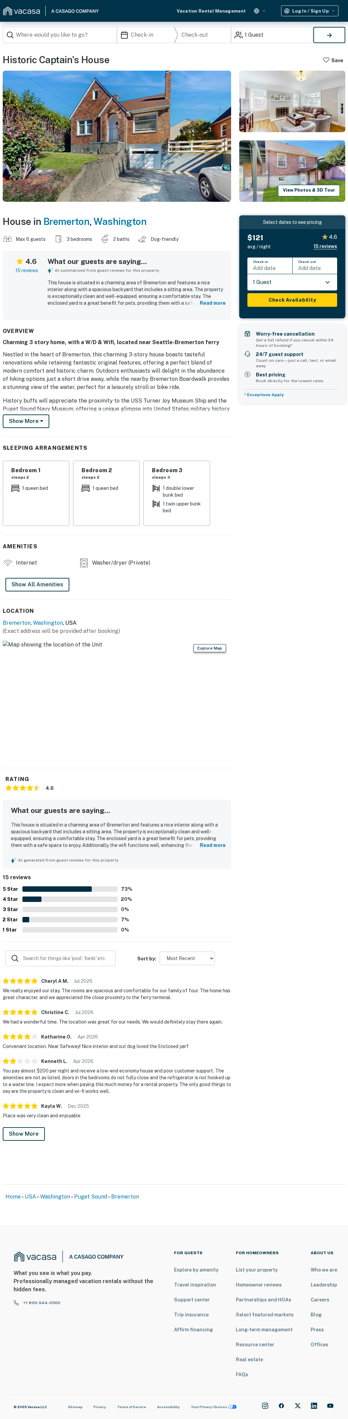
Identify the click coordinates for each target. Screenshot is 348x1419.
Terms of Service (131, 1407)
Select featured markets (265, 1314)
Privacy (99, 1407)
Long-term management (264, 1329)
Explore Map (209, 648)
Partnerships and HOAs (263, 1299)
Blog (316, 1314)
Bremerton (67, 221)
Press (317, 1329)
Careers (320, 1299)
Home (13, 1196)
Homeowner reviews (259, 1285)
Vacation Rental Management (211, 11)
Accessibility (168, 1407)
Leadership (324, 1285)
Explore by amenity (196, 1270)
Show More (24, 1134)
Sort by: (146, 958)
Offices (319, 1344)
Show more (24, 421)
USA (30, 1196)
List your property (257, 1270)
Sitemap (75, 1407)
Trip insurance (191, 1314)
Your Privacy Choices (209, 1407)
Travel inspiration (195, 1285)
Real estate (249, 1359)
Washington (119, 221)
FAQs (242, 1374)
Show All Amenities (37, 584)
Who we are (324, 1270)
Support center (192, 1299)
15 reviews (26, 270)
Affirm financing (193, 1329)
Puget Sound (90, 1196)
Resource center (255, 1344)
